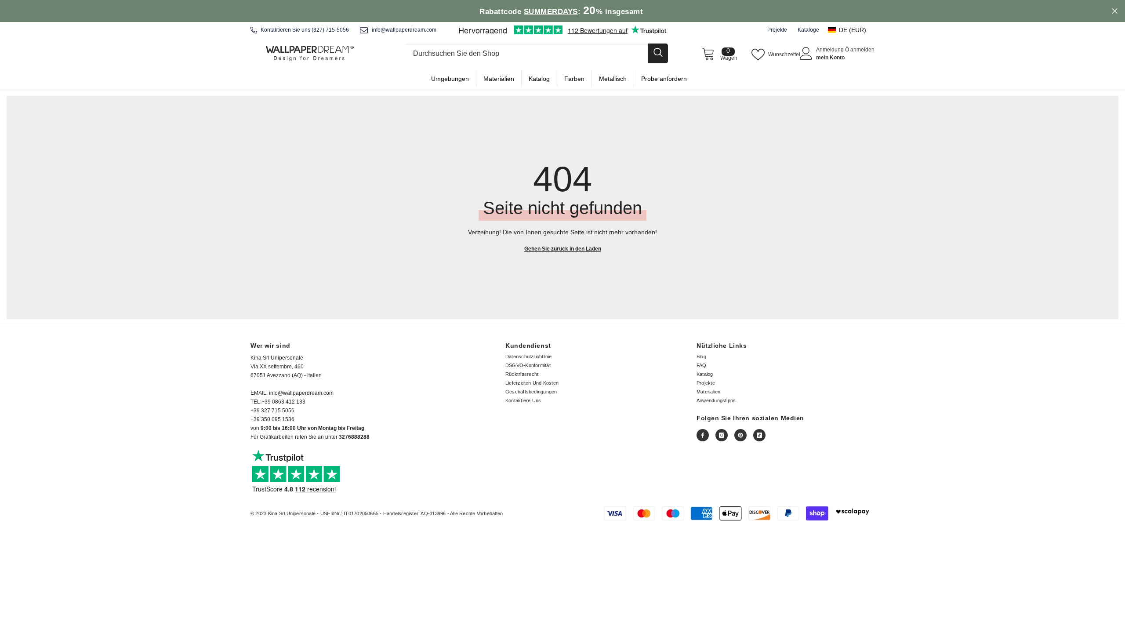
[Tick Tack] (759, 435)
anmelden (862, 50)
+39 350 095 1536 (272, 419)
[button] (851, 30)
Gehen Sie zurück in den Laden (562, 249)
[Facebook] (703, 435)
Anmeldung (830, 50)
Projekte (777, 30)
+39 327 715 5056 (272, 410)
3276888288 (354, 437)
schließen (1114, 11)
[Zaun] (536, 53)
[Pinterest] (740, 435)
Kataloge (808, 30)
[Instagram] (721, 435)
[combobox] (526, 53)
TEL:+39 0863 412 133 (277, 402)
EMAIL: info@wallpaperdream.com (292, 393)
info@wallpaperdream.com (404, 30)
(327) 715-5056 (330, 30)
